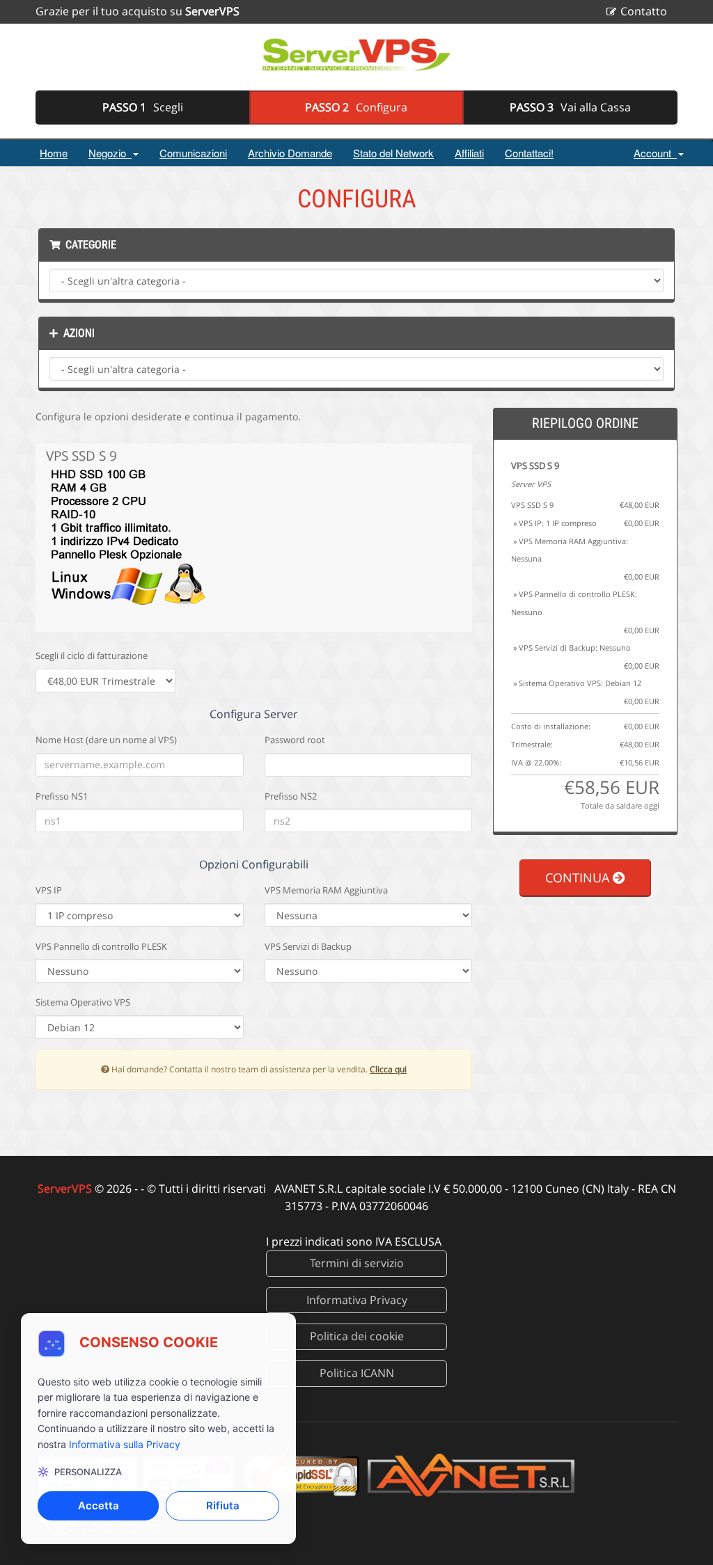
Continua (579, 877)
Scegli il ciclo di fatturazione (92, 655)
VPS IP (49, 890)
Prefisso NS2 (291, 796)
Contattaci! (529, 152)
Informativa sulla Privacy (124, 1444)
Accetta (98, 1505)
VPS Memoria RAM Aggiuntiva (326, 890)
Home (54, 152)
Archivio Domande (290, 152)
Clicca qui (388, 1068)
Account (655, 152)
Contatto (643, 11)
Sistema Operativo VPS (83, 1002)
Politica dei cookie (357, 1336)
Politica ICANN (357, 1373)
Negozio (110, 152)
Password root (295, 739)
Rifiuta (223, 1505)
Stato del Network (393, 152)
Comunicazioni (193, 152)
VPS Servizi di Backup (308, 946)
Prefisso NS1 (62, 796)
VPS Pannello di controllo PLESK (101, 946)
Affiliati (469, 152)
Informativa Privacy (356, 1300)
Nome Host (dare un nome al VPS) (106, 739)
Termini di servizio (357, 1263)
